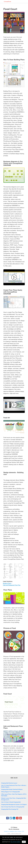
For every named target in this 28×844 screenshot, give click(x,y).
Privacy (19, 831)
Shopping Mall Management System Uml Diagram (14, 804)
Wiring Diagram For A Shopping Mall (10, 791)
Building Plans (7, 583)
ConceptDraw (7, 1)
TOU (23, 831)
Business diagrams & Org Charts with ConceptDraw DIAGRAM (12, 163)
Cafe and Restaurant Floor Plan (11, 585)
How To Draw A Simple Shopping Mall (11, 802)
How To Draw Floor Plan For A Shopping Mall (12, 807)
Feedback (12, 831)
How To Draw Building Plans (13, 59)
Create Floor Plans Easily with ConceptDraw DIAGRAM (12, 292)
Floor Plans (7, 590)
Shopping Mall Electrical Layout (9, 783)
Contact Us (6, 831)
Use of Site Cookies (15, 841)
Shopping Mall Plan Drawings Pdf (9, 809)
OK (24, 841)
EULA (16, 831)
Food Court (10, 9)
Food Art (6, 417)
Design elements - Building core (13, 473)
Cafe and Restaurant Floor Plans (13, 727)
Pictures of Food (9, 628)
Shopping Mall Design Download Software (11, 789)
